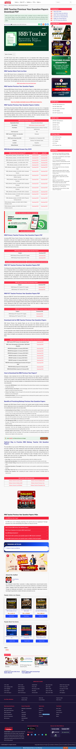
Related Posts (7, 654)
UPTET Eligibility (21, 688)
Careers (44, 714)
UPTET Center (21, 690)
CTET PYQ (55, 143)
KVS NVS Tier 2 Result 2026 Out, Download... (11, 666)
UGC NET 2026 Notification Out (58, 104)
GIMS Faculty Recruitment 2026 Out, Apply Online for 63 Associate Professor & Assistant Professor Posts (61, 172)
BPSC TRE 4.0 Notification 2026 (61, 15)
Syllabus (29, 2)
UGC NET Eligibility (56, 110)
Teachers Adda (24, 697)
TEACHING (24, 714)
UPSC (23, 720)
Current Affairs (42, 699)
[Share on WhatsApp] (39, 24)
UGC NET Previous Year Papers (59, 108)
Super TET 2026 (49, 690)
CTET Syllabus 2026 (56, 139)
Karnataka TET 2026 (64, 688)
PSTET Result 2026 (64, 686)
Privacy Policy (71, 744)
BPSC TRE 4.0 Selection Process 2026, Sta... (41, 666)
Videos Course (59, 712)
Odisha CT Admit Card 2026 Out (13, 548)
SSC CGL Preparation (8, 716)
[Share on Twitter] (48, 24)
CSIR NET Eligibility (56, 129)
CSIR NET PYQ (55, 124)
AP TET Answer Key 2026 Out (60, 20)
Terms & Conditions (64, 744)
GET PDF (66, 747)
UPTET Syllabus (21, 686)
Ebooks (57, 714)
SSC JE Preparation (8, 714)
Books (57, 716)
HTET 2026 (62, 690)
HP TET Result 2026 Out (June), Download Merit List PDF (61, 168)
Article (7, 649)
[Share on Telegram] (41, 24)
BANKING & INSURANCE (27, 708)
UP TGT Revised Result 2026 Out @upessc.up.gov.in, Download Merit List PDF (61, 161)
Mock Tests (58, 708)
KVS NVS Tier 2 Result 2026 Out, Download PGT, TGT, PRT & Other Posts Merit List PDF (61, 154)
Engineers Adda (59, 697)
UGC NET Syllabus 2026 (57, 106)
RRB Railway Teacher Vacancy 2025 (37, 125)
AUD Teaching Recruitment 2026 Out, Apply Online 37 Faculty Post (61, 189)
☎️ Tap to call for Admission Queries (26, 231)
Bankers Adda (24, 699)
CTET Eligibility (55, 141)
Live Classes (58, 710)
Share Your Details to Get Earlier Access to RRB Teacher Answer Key (26, 101)
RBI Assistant (6, 718)
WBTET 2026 (48, 688)
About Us (41, 708)
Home (5, 5)
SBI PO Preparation (8, 708)
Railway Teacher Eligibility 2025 (38, 480)
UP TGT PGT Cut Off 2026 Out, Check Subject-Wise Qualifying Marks (61, 157)
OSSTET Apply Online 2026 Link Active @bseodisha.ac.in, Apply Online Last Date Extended (61, 176)
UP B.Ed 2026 (35, 692)
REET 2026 (48, 686)
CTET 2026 (6, 684)
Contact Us (41, 710)
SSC (22, 710)
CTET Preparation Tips (57, 145)
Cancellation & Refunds (53, 744)
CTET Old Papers (7, 692)
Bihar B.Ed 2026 (49, 684)
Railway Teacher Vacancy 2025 (15, 480)
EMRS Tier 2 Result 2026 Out (60, 18)
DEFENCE (24, 716)
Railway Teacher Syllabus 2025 (15, 482)
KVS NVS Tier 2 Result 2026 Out (61, 16)
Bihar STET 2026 (57, 11)
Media (40, 712)
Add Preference (44, 438)
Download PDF (35, 155)
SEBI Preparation (7, 712)
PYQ (34, 2)
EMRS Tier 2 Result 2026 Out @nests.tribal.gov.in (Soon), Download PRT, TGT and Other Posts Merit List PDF (61, 181)
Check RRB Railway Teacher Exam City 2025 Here (15, 261)
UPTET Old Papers (22, 692)
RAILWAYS (24, 712)
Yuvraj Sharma (8, 24)
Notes (38, 2)
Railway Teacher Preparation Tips (38, 485)
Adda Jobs (41, 697)
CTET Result (6, 690)
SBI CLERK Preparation (9, 710)
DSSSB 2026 (34, 684)
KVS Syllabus (62, 692)
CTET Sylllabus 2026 (8, 686)
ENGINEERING (25, 718)
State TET (22, 2)
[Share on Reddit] (43, 24)
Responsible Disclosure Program (41, 744)
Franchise (41, 716)
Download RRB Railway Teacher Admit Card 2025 (37, 261)
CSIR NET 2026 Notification (58, 120)
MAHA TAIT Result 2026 (64, 684)
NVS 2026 (34, 690)
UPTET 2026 (20, 684)
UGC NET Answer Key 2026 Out (61, 13)
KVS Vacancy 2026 (35, 688)
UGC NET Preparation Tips (58, 112)
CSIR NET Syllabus (56, 122)
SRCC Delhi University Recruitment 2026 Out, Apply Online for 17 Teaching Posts (61, 185)
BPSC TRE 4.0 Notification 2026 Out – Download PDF (27, 213)
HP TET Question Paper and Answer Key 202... (25, 666)
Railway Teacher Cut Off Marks (15, 485)
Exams (16, 2)
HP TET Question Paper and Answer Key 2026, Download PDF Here (61, 164)
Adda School (58, 699)
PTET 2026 (34, 686)
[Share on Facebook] (45, 24)
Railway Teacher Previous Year (38, 482)
